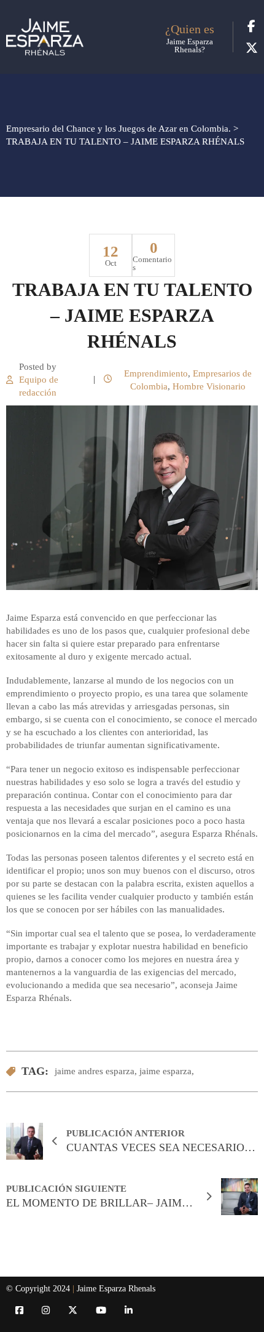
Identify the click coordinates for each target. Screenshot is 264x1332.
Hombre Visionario (209, 386)
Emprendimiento (156, 373)
